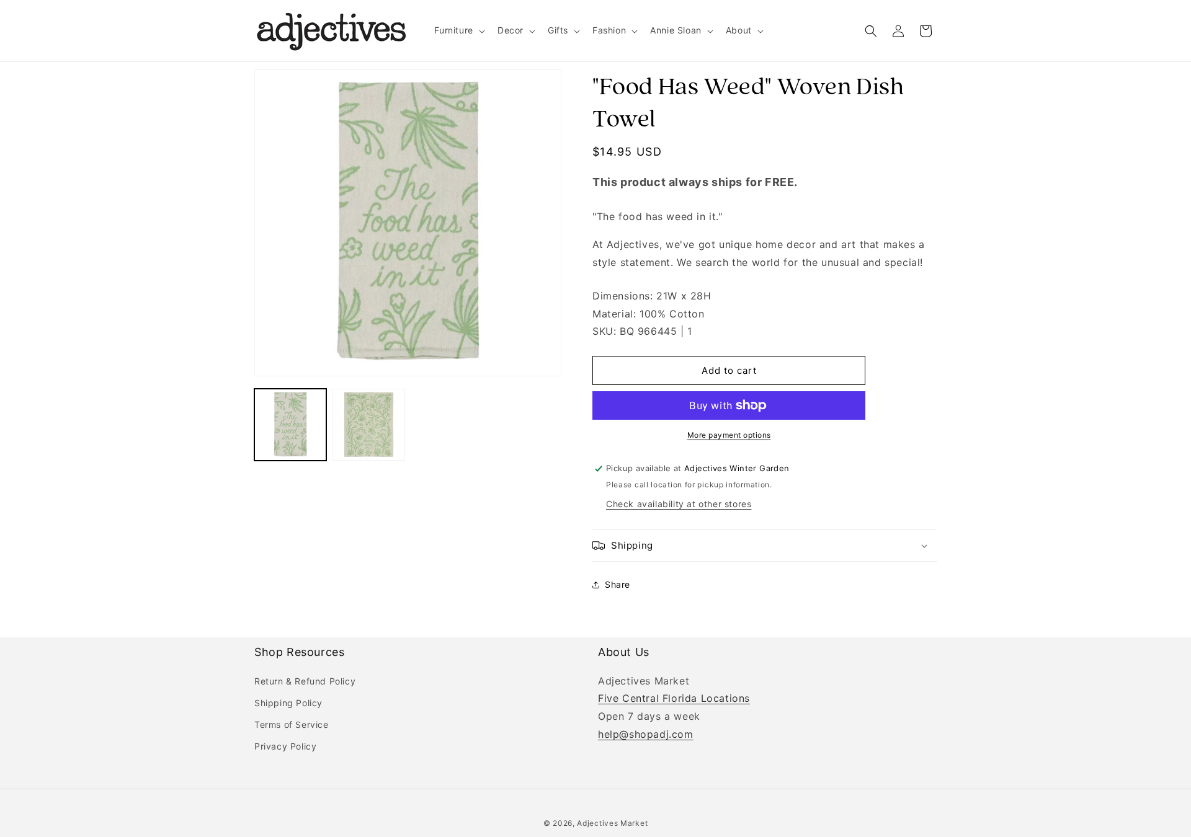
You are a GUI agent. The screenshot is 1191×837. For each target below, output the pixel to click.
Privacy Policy (285, 746)
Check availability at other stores (678, 503)
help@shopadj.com (646, 734)
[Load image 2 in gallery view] (368, 425)
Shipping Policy (288, 703)
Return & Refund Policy (304, 681)
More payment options (729, 435)
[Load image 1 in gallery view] (290, 425)
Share (617, 584)
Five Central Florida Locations (674, 699)
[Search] (871, 31)
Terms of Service (291, 724)
